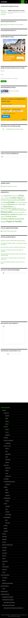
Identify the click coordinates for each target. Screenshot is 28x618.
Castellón (7, 484)
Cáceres (7, 500)
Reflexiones (15, 210)
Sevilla (7, 424)
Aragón (6, 426)
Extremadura (7, 498)
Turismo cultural (7, 219)
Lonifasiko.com (23, 614)
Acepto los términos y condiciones (10, 78)
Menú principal (26, 2)
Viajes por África (5, 586)
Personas (2, 210)
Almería (7, 415)
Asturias (6, 437)
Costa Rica (4, 577)
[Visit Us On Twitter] (2, 90)
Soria (6, 457)
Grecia (3, 558)
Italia (20, 204)
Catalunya (7, 198)
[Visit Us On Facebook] (7, 90)
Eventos (16, 202)
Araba (17, 195)
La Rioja (23, 204)
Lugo (6, 509)
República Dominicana (7, 583)
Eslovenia (16, 200)
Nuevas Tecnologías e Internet (8, 208)
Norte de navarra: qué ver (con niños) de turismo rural (13, 247)
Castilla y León (7, 446)
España (22, 200)
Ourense (7, 511)
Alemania (4, 536)
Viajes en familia (14, 221)
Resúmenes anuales (16, 212)
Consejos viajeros (16, 198)
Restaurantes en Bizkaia (8, 599)
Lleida (6, 473)
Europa (5, 202)
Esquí (2, 202)
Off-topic (18, 208)
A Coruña (7, 506)
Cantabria (3, 198)
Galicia (5, 503)
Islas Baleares (7, 517)
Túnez (3, 588)
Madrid (2, 206)
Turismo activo (11, 216)
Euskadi (11, 202)
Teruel (7, 432)
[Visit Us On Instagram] (4, 90)
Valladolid (7, 459)
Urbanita (3, 221)
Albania (2, 195)
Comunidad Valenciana (9, 481)
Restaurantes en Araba (7, 597)
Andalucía (14, 195)
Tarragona (25, 214)
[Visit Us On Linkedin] (13, 90)
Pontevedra (8, 514)
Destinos (4, 200)
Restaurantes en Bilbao (9, 602)
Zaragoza (7, 435)
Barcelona (8, 468)
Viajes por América (5, 575)
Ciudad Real (8, 443)
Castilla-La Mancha (8, 440)
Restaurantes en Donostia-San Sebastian (13, 608)
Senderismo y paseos (8, 214)
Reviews (23, 212)
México (4, 580)
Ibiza (6, 520)
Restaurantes (6, 212)
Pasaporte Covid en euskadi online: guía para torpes (13, 240)
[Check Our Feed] (5, 92)
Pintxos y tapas (7, 210)
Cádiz (24, 198)
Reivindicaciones (23, 210)
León (6, 451)
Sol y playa (19, 214)
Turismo (3, 216)
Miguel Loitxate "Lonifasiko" (18, 12)
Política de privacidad (5, 614)
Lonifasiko (4, 2)
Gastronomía (4, 204)
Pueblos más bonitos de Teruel (16, 10)
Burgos (7, 448)
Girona (7, 470)
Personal (22, 208)
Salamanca (8, 454)
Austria (4, 542)
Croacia (4, 550)
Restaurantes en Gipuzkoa (8, 605)
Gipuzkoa (11, 204)
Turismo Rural (19, 219)
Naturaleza (8, 206)
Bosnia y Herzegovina (7, 544)
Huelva (7, 421)
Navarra (13, 206)
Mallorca (7, 522)
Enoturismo (10, 200)
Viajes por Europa (5, 407)
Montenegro (5, 566)
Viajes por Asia (4, 591)
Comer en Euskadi (5, 594)
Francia (4, 555)
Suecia (3, 572)
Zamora (7, 462)
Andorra (4, 539)
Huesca (7, 429)
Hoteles (16, 204)
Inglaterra (4, 561)
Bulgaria (4, 547)
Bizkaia (21, 196)
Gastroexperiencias (22, 202)
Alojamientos (7, 195)
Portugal (4, 569)
